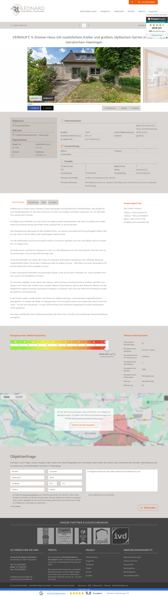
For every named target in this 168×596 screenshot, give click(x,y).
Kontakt (153, 11)
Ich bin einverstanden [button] (83, 425)
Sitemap (107, 585)
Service (141, 11)
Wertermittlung (88, 11)
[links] (79, 25)
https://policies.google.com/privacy (87, 418)
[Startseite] (27, 10)
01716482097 (21, 567)
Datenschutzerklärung (30, 495)
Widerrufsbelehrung (120, 585)
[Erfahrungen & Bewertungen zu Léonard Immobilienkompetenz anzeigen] (157, 25)
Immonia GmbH (69, 585)
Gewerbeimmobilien (131, 575)
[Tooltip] (128, 593)
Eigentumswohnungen (132, 557)
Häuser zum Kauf (130, 561)
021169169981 (148, 2)
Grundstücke (129, 564)
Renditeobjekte (130, 572)
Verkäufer (119, 11)
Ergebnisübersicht (20, 25)
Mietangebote (129, 568)
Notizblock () (110, 108)
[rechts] (88, 25)
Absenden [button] (150, 507)
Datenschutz (97, 585)
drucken (135, 108)
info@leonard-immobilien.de (136, 222)
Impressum (82, 585)
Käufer (131, 11)
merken (124, 108)
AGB (89, 585)
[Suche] (132, 2)
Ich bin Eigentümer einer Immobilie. (101, 495)
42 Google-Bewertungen (56, 593)
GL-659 (15, 147)
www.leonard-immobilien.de (21, 579)
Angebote (105, 11)
